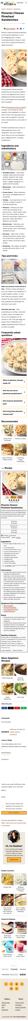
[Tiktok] (17, 989)
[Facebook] (6, 984)
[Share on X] (11, 708)
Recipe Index (6, 1003)
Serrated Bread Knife (9, 611)
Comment (5, 759)
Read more (14, 860)
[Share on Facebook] (21, 28)
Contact (17, 1010)
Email (3, 797)
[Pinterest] (22, 984)
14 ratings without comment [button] (17, 732)
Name (3, 790)
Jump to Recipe (10, 28)
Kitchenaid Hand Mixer (10, 607)
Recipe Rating (5, 753)
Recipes (9, 9)
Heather (18, 537)
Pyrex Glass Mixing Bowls (11, 609)
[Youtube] (17, 984)
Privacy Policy (19, 1003)
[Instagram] (11, 984)
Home (3, 9)
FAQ (3, 1007)
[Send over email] (24, 708)
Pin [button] (7, 497)
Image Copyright (20, 1007)
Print (14, 497)
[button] (17, 28)
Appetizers (17, 9)
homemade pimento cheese (16, 107)
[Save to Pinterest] (17, 708)
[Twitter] (11, 989)
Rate (20, 497)
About (4, 1005)
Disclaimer (18, 1005)
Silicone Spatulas (8, 605)
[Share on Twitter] (23, 28)
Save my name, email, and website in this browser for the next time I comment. (14, 806)
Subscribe (5, 1010)
